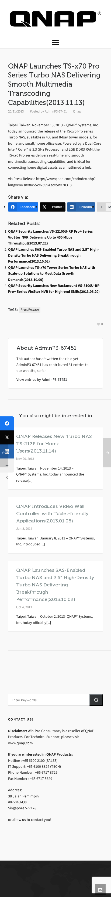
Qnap (77, 111)
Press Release (29, 309)
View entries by (41, 379)
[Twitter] (7, 437)
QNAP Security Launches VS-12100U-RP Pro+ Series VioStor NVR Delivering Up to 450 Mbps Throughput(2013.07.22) (50, 237)
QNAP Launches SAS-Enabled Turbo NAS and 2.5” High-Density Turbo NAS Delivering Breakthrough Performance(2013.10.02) (53, 255)
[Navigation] (55, 42)
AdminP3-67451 (56, 111)
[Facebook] (7, 423)
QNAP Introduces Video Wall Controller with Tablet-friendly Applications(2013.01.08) (52, 514)
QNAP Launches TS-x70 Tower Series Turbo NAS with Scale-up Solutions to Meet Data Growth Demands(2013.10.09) (51, 273)
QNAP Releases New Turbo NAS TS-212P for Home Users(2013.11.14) (54, 444)
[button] (96, 700)
